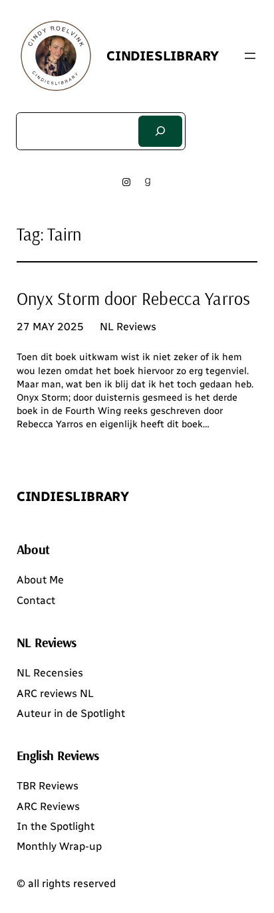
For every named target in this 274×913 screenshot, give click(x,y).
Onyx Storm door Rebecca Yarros (134, 299)
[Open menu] (250, 56)
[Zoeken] (160, 131)
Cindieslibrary (162, 56)
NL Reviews (128, 326)
